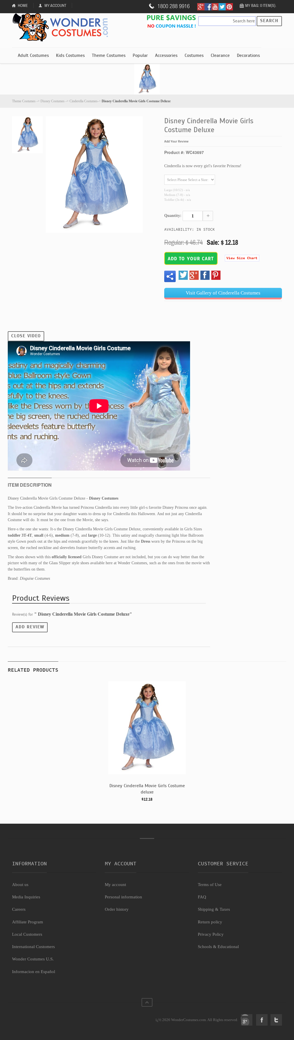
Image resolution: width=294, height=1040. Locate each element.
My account (115, 884)
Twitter (276, 1020)
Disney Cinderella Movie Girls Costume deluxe (147, 789)
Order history (117, 909)
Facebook (262, 1020)
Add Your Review (176, 141)
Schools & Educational (218, 946)
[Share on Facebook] (205, 275)
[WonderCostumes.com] (62, 27)
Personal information (123, 897)
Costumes (194, 55)
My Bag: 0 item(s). (260, 5)
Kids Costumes (70, 55)
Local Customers (27, 934)
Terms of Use (210, 884)
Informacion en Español (33, 971)
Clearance (220, 55)
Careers (19, 909)
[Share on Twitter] (183, 275)
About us (20, 884)
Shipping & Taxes (214, 909)
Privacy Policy (211, 934)
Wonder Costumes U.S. (33, 959)
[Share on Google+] (194, 275)
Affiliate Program (27, 922)
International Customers (33, 946)
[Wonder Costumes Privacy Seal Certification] (35, 1017)
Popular (140, 55)
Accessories (166, 55)
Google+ (246, 1020)
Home (23, 5)
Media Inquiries (26, 897)
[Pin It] (215, 275)
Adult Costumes (33, 55)
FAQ (202, 897)
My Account (55, 5)
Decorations (248, 55)
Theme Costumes (108, 55)
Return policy (210, 922)
